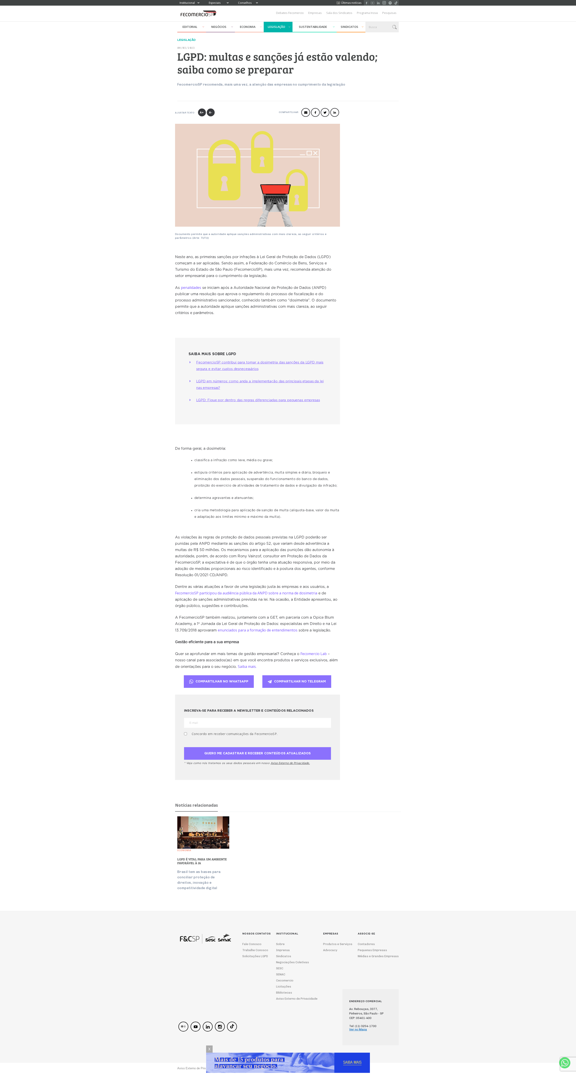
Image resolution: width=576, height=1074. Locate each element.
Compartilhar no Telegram (300, 681)
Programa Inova (367, 13)
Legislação (276, 27)
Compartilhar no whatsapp (222, 681)
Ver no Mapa (358, 1029)
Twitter (325, 112)
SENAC (280, 974)
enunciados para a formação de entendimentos (257, 630)
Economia (247, 27)
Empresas (315, 13)
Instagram (384, 3)
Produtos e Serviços (334, 944)
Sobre (280, 944)
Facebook (366, 3)
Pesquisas (389, 13)
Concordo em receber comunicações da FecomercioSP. (235, 734)
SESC (279, 968)
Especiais (214, 3)
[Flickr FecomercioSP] (183, 1027)
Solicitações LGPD (253, 956)
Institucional (187, 3)
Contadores (366, 944)
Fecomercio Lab (313, 653)
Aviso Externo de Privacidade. (290, 763)
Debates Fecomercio (290, 13)
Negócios (218, 27)
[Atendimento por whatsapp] (564, 1062)
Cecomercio (284, 980)
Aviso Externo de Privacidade (292, 998)
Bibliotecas (284, 992)
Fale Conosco (251, 944)
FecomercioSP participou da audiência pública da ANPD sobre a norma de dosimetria (246, 593)
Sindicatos (349, 27)
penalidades (191, 287)
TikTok (396, 3)
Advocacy (330, 950)
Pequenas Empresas (372, 950)
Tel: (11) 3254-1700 (362, 1026)
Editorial (189, 27)
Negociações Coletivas (292, 962)
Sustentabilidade (313, 27)
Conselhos (245, 3)
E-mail (305, 112)
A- (210, 112)
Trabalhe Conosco (253, 950)
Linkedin (378, 3)
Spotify (390, 3)
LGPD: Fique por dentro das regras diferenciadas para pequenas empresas (258, 400)
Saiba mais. (247, 666)
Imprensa (283, 950)
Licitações (283, 986)
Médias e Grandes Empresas (374, 956)
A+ (202, 112)
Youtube (372, 3)
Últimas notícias (351, 3)
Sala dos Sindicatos (339, 13)
